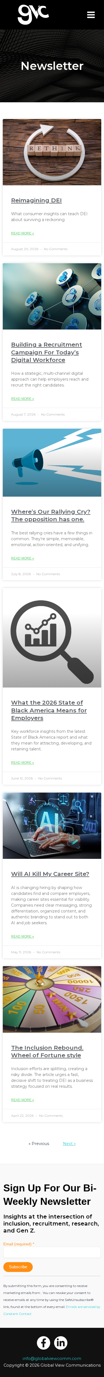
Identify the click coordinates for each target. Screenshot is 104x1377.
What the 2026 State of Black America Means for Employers (49, 710)
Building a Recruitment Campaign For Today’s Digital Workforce (46, 352)
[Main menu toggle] (90, 14)
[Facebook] (43, 1343)
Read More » (22, 233)
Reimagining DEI (36, 200)
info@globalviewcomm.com (52, 1358)
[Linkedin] (60, 1343)
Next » (69, 1143)
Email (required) (18, 1244)
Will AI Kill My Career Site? (50, 873)
